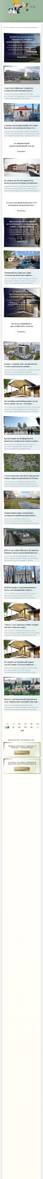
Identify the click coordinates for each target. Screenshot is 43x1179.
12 (19, 727)
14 (31, 727)
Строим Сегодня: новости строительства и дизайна (20, 27)
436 (22, 731)
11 (13, 727)
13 (25, 727)
